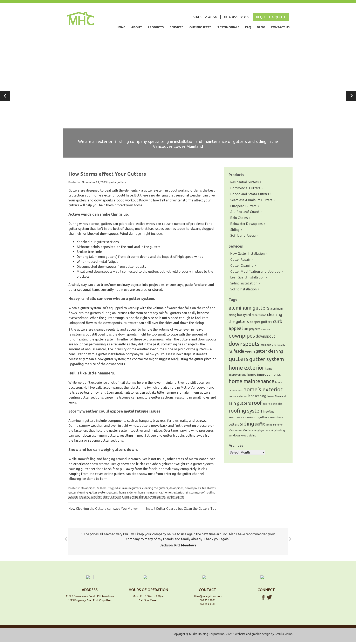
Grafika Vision (284, 634)
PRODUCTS (156, 27)
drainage (265, 344)
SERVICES (177, 27)
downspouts (193, 488)
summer (278, 424)
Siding (235, 230)
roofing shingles (272, 403)
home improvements (264, 374)
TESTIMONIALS (228, 27)
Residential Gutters (244, 182)
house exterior (238, 396)
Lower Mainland (276, 396)
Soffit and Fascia (243, 235)
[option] (178, 96)
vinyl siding (278, 430)
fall (230, 351)
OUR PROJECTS (200, 27)
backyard (244, 315)
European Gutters (243, 206)
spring (269, 424)
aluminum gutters (129, 488)
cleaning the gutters (155, 488)
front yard (250, 352)
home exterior (128, 492)
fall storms (209, 488)
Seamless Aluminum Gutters (251, 200)
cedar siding (259, 314)
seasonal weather (90, 496)
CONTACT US (280, 27)
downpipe (266, 329)
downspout (265, 336)
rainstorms (191, 492)
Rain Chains (239, 218)
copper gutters (261, 322)
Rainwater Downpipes (246, 224)
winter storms (175, 496)
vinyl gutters (262, 430)
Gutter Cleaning (241, 265)
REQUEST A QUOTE (271, 17)
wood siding (248, 435)
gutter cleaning (78, 492)
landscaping (257, 396)
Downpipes (88, 488)
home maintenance (150, 492)
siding (247, 424)
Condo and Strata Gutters (249, 194)
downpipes (176, 488)
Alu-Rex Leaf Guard (244, 212)
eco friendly (278, 345)
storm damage (112, 496)
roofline (269, 411)
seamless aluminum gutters (249, 417)
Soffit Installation (243, 289)
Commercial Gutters (245, 188)
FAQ (248, 27)
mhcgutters (118, 182)
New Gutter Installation (247, 253)
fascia (238, 351)
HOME (121, 27)
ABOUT (136, 27)
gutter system (98, 492)
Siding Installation (243, 283)
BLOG (261, 27)
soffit (260, 424)
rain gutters (240, 403)
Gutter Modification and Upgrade (255, 271)
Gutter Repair (240, 259)
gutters (113, 492)
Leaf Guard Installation (247, 277)
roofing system (246, 411)
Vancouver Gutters (241, 430)
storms (126, 496)
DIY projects (252, 329)
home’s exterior (173, 492)
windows (234, 435)
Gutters (102, 488)
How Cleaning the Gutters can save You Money (103, 508)
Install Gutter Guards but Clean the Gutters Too (181, 508)
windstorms (157, 496)
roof (202, 492)
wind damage (140, 496)
